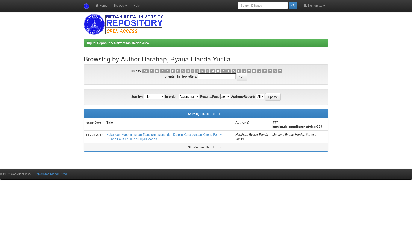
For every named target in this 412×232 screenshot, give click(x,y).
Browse (119, 5)
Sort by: (137, 96)
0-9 (145, 71)
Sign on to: (315, 5)
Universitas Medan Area (50, 174)
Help (136, 5)
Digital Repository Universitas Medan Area (118, 43)
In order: (171, 96)
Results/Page (210, 96)
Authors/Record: (243, 96)
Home (103, 5)
